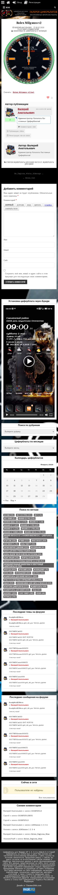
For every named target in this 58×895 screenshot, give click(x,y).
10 (7, 485)
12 (22, 485)
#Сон (8, 573)
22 (44, 491)
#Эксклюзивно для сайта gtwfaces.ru (34, 583)
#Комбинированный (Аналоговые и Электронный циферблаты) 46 (23, 565)
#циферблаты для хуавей (17, 590)
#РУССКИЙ (25, 569)
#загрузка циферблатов (16, 586)
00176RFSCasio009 (17, 676)
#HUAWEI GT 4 (11, 528)
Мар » (13, 500)
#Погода (10, 569)
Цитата (37, 205)
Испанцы (10, 596)
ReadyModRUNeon (16, 617)
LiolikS (40, 593)
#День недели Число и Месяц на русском (23, 554)
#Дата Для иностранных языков (19, 550)
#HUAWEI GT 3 (11, 525)
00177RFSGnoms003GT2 (18, 648)
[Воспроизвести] (7, 414)
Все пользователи (47, 797)
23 (51, 491)
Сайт (6, 260)
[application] (28, 361)
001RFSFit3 (36, 811)
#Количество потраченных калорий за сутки (24, 561)
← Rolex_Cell (29, 178)
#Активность (11, 544)
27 (29, 496)
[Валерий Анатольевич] (10, 112)
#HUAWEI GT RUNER (13, 532)
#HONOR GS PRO (26, 518)
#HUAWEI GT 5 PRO (30, 528)
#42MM (9, 515)
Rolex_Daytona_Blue (40, 834)
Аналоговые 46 (19, 31)
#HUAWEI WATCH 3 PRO (35, 532)
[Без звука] (46, 414)
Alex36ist (10, 593)
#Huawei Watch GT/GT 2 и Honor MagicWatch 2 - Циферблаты (28, 536)
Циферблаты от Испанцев (36, 31)
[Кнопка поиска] (55, 7)
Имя (5, 239)
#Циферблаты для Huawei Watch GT (28, 162)
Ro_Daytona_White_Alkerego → (29, 173)
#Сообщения (22, 573)
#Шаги (9, 583)
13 (29, 485)
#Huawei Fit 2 (36, 522)
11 (14, 485)
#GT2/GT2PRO (24, 515)
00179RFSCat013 (15, 631)
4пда (37, 590)
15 (44, 485)
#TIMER (24, 540)
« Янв (5, 500)
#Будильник (37, 547)
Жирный (9, 205)
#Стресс (38, 573)
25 (14, 496)
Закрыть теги (11, 208)
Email (6, 250)
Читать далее (39, 623)
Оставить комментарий (29, 29)
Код (29, 205)
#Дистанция (11, 557)
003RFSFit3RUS (25, 815)
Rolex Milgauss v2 (29, 23)
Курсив (20, 205)
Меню (8, 7)
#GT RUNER (10, 518)
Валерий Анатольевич (23, 27)
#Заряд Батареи (30, 557)
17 (7, 491)
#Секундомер (41, 569)
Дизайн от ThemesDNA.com (29, 885)
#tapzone (10, 540)
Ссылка (48, 205)
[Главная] (8, 2)
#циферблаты (39, 586)
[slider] (26, 415)
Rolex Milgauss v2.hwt (23, 92)
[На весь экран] (51, 414)
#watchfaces (39, 540)
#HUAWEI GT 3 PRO (30, 525)
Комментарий (10, 200)
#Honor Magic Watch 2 (15, 522)
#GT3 (38, 515)
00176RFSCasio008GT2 (18, 662)
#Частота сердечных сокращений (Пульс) (23, 579)
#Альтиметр (28, 544)
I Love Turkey (26, 593)
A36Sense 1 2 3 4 (39, 825)
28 (36, 496)
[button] (29, 361)
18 (14, 491)
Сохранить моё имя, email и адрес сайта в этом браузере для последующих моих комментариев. (26, 275)
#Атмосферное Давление (16, 547)
